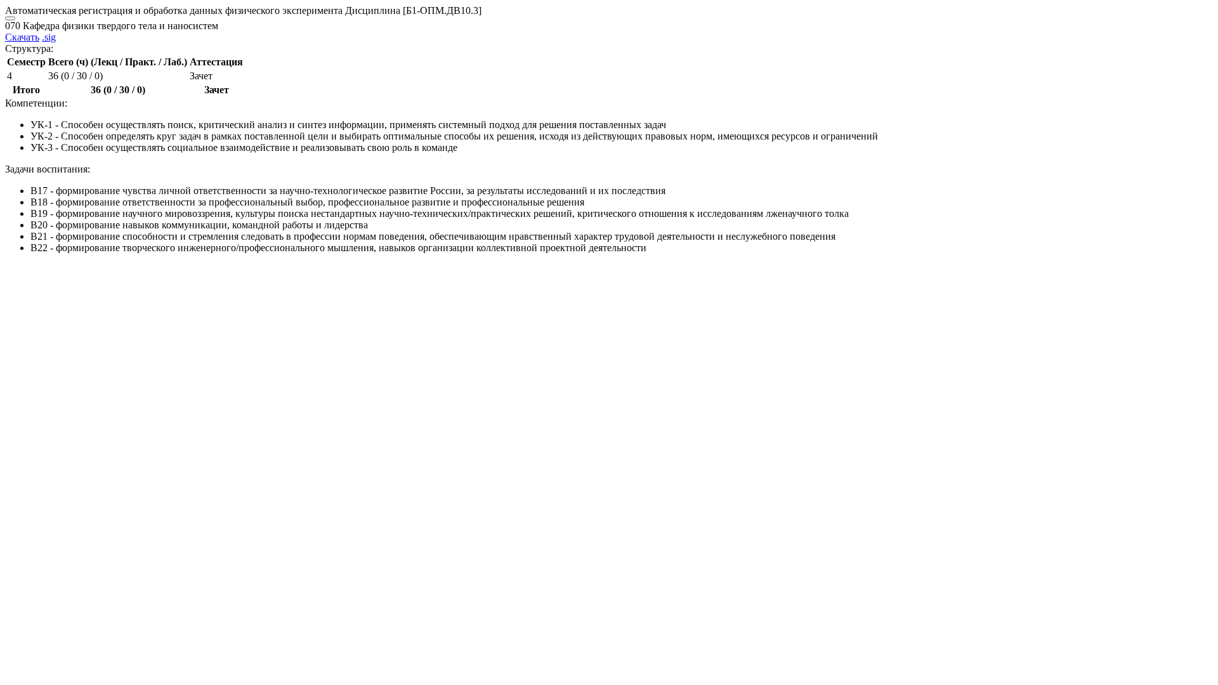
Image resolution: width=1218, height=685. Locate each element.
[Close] (10, 18)
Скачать (22, 37)
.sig (49, 37)
